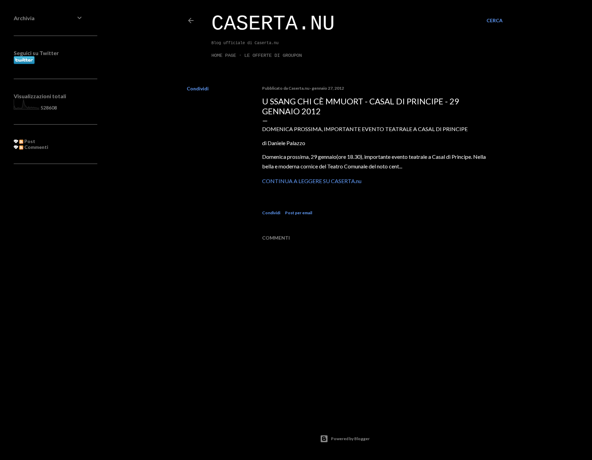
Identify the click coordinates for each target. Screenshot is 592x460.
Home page (223, 55)
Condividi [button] (198, 88)
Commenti (35, 147)
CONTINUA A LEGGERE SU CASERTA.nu (311, 181)
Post (29, 141)
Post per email (298, 212)
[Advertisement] (49, 280)
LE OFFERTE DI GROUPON (273, 55)
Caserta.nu (273, 24)
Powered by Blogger (350, 438)
